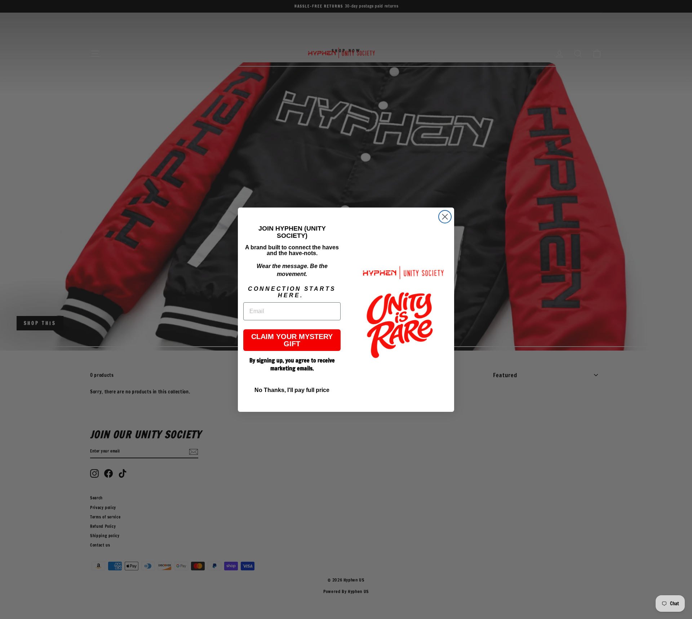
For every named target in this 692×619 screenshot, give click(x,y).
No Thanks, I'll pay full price (291, 390)
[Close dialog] (445, 216)
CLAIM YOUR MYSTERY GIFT (292, 340)
